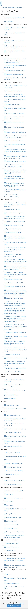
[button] (1, 1)
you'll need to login (20, 603)
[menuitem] (1, 3)
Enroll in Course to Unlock (14, 605)
